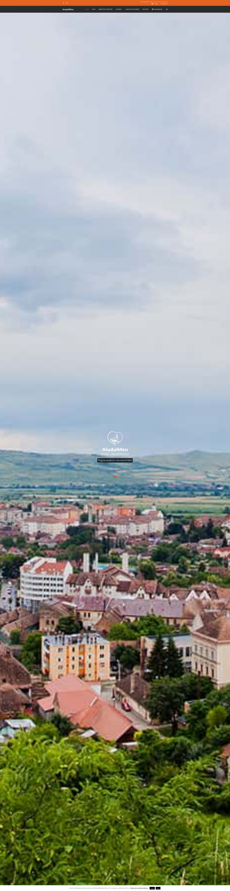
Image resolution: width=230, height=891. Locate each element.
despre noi (165, 3)
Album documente (132, 9)
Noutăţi (145, 9)
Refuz (158, 888)
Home (87, 9)
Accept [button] (152, 888)
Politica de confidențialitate (139, 888)
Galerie (118, 9)
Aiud (93, 9)
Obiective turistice (105, 9)
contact (156, 3)
